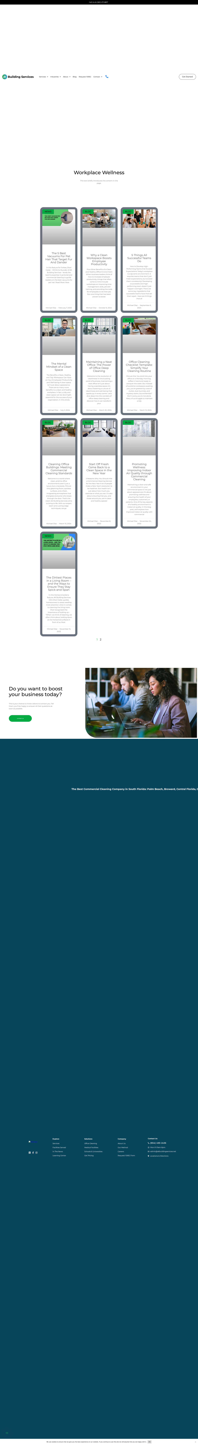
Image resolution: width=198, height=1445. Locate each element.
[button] (20, 718)
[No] (195, 1442)
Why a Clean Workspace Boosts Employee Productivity (99, 259)
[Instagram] (36, 1153)
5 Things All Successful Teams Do (139, 258)
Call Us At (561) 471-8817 (98, 2)
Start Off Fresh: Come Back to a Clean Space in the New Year (99, 469)
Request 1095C (85, 77)
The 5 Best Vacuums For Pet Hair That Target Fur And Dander (58, 258)
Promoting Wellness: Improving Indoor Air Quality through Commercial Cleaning (139, 472)
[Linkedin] (30, 1153)
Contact (96, 77)
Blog (75, 77)
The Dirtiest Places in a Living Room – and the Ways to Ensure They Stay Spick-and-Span (58, 583)
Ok (149, 1442)
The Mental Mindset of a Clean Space (58, 366)
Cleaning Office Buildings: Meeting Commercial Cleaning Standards (59, 469)
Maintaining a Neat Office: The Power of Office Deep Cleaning (99, 366)
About (65, 77)
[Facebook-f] (33, 1153)
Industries (54, 77)
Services (42, 77)
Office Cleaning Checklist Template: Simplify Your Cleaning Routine (139, 366)
